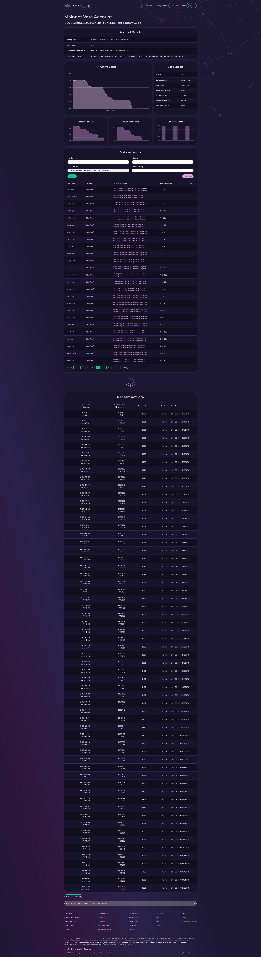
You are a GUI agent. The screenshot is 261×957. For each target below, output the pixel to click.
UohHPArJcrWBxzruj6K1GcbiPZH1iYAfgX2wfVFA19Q (128, 238)
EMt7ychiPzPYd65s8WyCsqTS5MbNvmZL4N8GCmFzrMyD (130, 352)
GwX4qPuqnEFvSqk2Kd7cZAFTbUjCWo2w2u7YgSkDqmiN (130, 302)
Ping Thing (68, 929)
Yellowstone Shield (104, 929)
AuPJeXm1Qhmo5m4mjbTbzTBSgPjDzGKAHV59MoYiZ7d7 (130, 252)
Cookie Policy (94, 903)
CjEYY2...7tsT (70, 282)
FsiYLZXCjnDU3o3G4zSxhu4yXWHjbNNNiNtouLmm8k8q (129, 274)
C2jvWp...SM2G (70, 310)
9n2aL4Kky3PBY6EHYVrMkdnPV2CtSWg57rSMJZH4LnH (129, 359)
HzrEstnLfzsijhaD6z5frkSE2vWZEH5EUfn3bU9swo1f (110, 40)
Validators (148, 6)
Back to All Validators (73, 896)
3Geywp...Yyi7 (70, 246)
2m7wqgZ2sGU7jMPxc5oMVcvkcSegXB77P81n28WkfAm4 (130, 231)
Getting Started (161, 6)
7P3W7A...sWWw (71, 196)
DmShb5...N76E (71, 218)
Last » (125, 367)
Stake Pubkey (138, 167)
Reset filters (188, 176)
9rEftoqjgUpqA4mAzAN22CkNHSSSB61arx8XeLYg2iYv (129, 210)
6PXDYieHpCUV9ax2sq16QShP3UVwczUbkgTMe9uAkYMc (130, 295)
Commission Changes (72, 918)
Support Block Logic (178, 6)
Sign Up (159, 925)
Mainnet (183, 914)
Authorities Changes (71, 922)
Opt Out (131, 929)
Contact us (132, 925)
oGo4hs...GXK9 (70, 232)
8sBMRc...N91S (70, 325)
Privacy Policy (134, 918)
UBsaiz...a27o (70, 360)
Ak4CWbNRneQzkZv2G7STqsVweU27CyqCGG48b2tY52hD (130, 203)
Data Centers (69, 925)
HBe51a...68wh (70, 253)
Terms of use (133, 922)
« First (70, 367)
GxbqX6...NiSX (70, 346)
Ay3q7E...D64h (70, 296)
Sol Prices (101, 922)
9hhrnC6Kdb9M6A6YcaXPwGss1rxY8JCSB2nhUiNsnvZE (129, 245)
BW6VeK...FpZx (70, 275)
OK (194, 903)
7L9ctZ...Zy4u (70, 211)
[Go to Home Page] (77, 6)
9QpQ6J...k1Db (70, 289)
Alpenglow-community (189, 922)
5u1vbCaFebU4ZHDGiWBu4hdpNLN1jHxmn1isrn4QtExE (129, 331)
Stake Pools (102, 918)
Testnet (183, 918)
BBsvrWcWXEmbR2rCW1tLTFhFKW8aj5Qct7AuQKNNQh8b (130, 316)
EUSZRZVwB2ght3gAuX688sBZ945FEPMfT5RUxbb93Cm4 (130, 324)
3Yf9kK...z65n (70, 332)
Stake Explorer (103, 914)
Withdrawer (73, 158)
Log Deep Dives (103, 925)
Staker (135, 158)
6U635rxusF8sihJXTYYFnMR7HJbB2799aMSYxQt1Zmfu (129, 224)
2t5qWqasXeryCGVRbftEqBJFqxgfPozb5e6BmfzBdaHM (129, 217)
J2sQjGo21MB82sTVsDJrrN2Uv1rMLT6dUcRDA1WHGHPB (130, 188)
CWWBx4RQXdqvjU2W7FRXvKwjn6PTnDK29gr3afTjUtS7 (129, 267)
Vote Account (74, 167)
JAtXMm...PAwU (71, 303)
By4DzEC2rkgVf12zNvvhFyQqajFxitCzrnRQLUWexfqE (128, 195)
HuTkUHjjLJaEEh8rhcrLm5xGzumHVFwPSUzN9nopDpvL (129, 338)
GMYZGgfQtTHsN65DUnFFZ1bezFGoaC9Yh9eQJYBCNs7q (130, 309)
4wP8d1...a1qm (70, 204)
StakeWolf (90, 190)
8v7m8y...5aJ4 (70, 260)
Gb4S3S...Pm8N (71, 353)
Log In (158, 922)
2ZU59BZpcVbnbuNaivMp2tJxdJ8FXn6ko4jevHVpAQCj (129, 345)
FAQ (157, 918)
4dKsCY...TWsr (70, 239)
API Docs (159, 914)
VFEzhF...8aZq (70, 317)
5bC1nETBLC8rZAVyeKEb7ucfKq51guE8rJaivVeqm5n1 (129, 259)
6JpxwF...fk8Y (70, 225)
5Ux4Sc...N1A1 (70, 268)
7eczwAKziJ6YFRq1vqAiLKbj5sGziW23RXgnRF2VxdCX (129, 288)
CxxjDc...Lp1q (70, 339)
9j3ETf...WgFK (70, 189)
